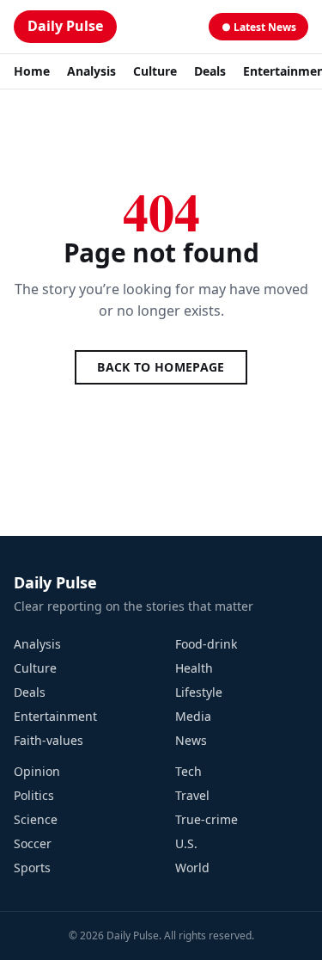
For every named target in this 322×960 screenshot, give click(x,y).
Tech (188, 771)
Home (32, 71)
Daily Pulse (65, 25)
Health (194, 668)
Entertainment (55, 716)
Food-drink (206, 644)
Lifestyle (198, 692)
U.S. (186, 843)
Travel (192, 795)
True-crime (206, 819)
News (191, 740)
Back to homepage (161, 367)
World (192, 867)
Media (193, 716)
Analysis (91, 71)
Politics (34, 795)
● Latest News (259, 27)
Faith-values (48, 740)
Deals (210, 71)
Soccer (33, 843)
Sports (32, 867)
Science (36, 819)
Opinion (37, 771)
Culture (155, 71)
